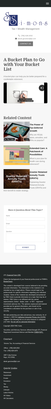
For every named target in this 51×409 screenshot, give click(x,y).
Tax (5, 384)
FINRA (36, 332)
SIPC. (41, 332)
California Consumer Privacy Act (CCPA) (32, 317)
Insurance (7, 381)
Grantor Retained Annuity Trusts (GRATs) (38, 175)
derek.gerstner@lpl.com (27, 39)
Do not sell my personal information (23, 322)
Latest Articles (8, 392)
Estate (6, 378)
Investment (7, 375)
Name (8, 216)
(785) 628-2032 (27, 36)
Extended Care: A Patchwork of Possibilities (38, 151)
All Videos (7, 395)
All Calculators (9, 398)
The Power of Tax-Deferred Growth (36, 127)
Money (6, 387)
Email (8, 223)
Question (9, 231)
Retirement (7, 372)
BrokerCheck (8, 281)
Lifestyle (6, 390)
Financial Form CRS (14, 275)
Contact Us (25, 44)
